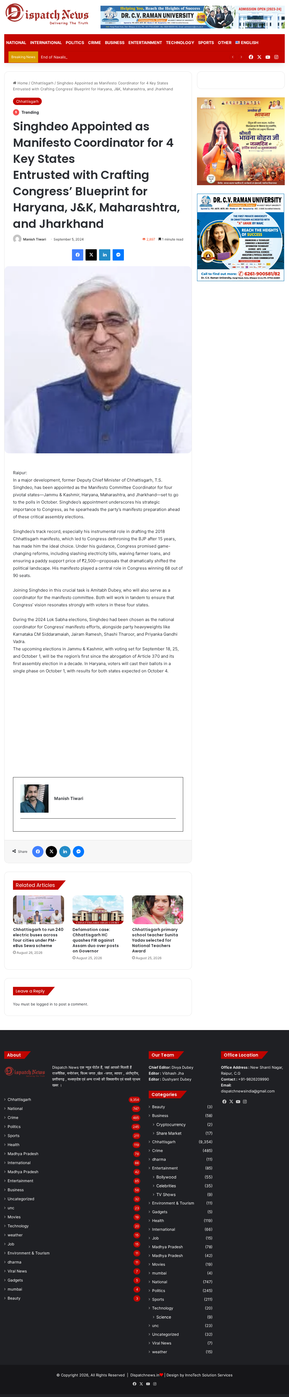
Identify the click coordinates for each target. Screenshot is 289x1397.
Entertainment (145, 42)
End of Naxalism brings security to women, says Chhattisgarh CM (98, 57)
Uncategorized (21, 1199)
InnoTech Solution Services (209, 1375)
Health (13, 1144)
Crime (94, 42)
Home (22, 83)
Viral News (17, 1271)
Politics (75, 42)
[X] (231, 1101)
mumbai (15, 1289)
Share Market (168, 1133)
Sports (206, 42)
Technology (180, 42)
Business (114, 42)
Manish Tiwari (34, 239)
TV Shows (166, 1194)
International (46, 42)
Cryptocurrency (171, 1124)
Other (224, 42)
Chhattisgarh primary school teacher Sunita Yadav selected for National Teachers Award (155, 940)
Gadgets (15, 1280)
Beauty (14, 1298)
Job (11, 1244)
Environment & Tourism (29, 1253)
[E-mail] (23, 827)
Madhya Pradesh (23, 1153)
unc (11, 1208)
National (16, 42)
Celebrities (166, 1185)
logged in (44, 1004)
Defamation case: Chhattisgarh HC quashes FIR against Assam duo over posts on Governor (96, 940)
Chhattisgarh (42, 83)
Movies (14, 1217)
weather (15, 1235)
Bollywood (166, 1177)
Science (163, 1317)
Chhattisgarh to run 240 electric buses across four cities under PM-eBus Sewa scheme (38, 937)
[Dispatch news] (48, 15)
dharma (14, 1262)
